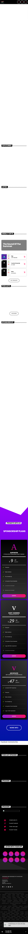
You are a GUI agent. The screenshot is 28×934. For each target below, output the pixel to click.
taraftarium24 (8, 899)
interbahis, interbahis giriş (15, 903)
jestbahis (21, 900)
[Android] (12, 887)
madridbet (4, 897)
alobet (13, 894)
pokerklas (4, 900)
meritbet (21, 912)
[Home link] (2, 2)
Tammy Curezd (14, 792)
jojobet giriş (14, 921)
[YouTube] (2, 887)
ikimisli (5, 912)
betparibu (4, 894)
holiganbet (16, 912)
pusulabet (14, 910)
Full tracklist (14, 280)
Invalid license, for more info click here (17, 924)
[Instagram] (8, 887)
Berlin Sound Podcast (14, 307)
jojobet (3, 916)
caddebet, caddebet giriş (13, 905)
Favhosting (5, 878)
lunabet (4, 906)
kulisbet (22, 894)
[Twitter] (4, 887)
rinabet (17, 894)
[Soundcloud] (6, 887)
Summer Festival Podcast (15, 300)
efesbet (13, 913)
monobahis (14, 899)
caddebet (20, 899)
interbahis (9, 901)
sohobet (21, 914)
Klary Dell (11, 798)
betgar (22, 896)
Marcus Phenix (13, 785)
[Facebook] (10, 887)
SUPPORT (14, 595)
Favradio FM (12, 219)
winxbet (9, 897)
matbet (18, 897)
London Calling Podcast (15, 293)
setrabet (8, 913)
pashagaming (5, 914)
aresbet (9, 894)
